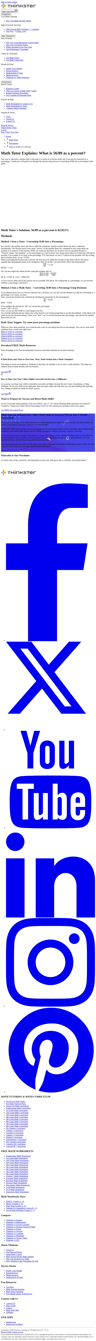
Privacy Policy (6, 1332)
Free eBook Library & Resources (19, 1294)
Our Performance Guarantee (17, 49)
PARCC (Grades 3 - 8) (15, 1201)
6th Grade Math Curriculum (17, 1122)
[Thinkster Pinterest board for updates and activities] (50, 1092)
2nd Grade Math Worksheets (17, 1160)
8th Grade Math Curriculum (17, 1126)
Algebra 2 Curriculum (14, 1135)
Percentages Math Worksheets (18, 1185)
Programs (5, 14)
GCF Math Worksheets (15, 1190)
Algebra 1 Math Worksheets (17, 1176)
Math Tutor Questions (14, 1292)
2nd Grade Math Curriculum (17, 1113)
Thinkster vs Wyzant (14, 1231)
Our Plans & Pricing (14, 1252)
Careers (9, 1308)
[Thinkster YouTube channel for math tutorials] (50, 828)
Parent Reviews (12, 71)
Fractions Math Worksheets (17, 1178)
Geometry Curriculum (14, 1133)
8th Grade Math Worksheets (17, 1174)
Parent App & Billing (14, 1324)
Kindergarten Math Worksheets (18, 1156)
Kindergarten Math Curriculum (18, 1108)
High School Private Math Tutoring (20, 1257)
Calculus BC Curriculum (16, 1146)
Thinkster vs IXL (13, 1240)
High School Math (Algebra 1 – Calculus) (22, 29)
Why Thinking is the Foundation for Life (22, 1261)
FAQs (8, 117)
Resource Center (12, 89)
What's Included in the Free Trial (19, 47)
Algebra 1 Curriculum (14, 1131)
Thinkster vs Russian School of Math (20, 1227)
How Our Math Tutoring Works (18, 21)
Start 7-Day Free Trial (9, 132)
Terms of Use (17, 1332)
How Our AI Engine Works (17, 45)
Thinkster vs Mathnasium (16, 1222)
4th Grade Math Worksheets (17, 1165)
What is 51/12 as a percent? (12, 338)
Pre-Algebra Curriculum (15, 1128)
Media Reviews (12, 75)
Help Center (11, 1306)
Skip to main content (9, 2)
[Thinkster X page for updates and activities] (50, 730)
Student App (11, 1322)
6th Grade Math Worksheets (17, 1169)
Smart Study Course (14, 1254)
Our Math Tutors (12, 58)
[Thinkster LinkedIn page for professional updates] (50, 917)
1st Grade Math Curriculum (17, 1110)
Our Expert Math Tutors (15, 1101)
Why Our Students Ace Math (17, 1259)
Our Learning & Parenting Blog (18, 95)
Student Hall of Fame (14, 73)
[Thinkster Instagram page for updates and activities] (50, 1006)
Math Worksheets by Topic (16, 106)
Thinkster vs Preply (13, 1229)
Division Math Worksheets (16, 1183)
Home (8, 136)
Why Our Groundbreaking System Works (22, 43)
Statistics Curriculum (14, 1137)
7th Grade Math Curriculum (17, 1124)
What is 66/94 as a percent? (12, 336)
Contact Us (10, 121)
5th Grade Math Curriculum (17, 1119)
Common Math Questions (16, 108)
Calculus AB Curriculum (16, 1144)
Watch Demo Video (9, 128)
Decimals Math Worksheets (17, 1181)
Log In (3, 130)
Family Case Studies (14, 68)
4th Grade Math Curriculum (17, 1117)
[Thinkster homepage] (18, 8)
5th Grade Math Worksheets (17, 1167)
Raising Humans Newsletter (17, 93)
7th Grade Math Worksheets (17, 1172)
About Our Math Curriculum (17, 1106)
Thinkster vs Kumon (14, 1220)
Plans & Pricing (7, 125)
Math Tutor (13, 140)
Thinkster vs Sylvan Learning (17, 1225)
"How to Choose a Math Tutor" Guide (21, 91)
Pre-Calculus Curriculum (16, 1142)
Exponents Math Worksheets (17, 1192)
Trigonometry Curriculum (16, 1140)
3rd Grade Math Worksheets (17, 1163)
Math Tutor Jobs (12, 1310)
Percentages (13, 143)
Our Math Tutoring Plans (16, 1104)
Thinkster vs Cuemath (14, 1234)
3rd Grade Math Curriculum (17, 1115)
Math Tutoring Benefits (15, 1289)
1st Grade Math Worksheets (17, 1158)
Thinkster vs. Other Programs (17, 77)
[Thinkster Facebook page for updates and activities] (50, 640)
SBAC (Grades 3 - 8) (14, 1204)
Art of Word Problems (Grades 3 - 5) (20, 1210)
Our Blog (10, 1287)
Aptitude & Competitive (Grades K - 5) (21, 1208)
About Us (10, 119)
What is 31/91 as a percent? (12, 332)
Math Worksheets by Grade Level (19, 104)
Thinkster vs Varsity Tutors (16, 1238)
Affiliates (9, 1312)
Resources (6, 82)
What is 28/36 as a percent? (12, 334)
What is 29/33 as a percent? (12, 341)
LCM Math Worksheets (15, 1187)
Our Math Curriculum (14, 60)
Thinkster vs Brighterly (15, 1236)
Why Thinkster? (7, 36)
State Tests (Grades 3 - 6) (16, 1206)
